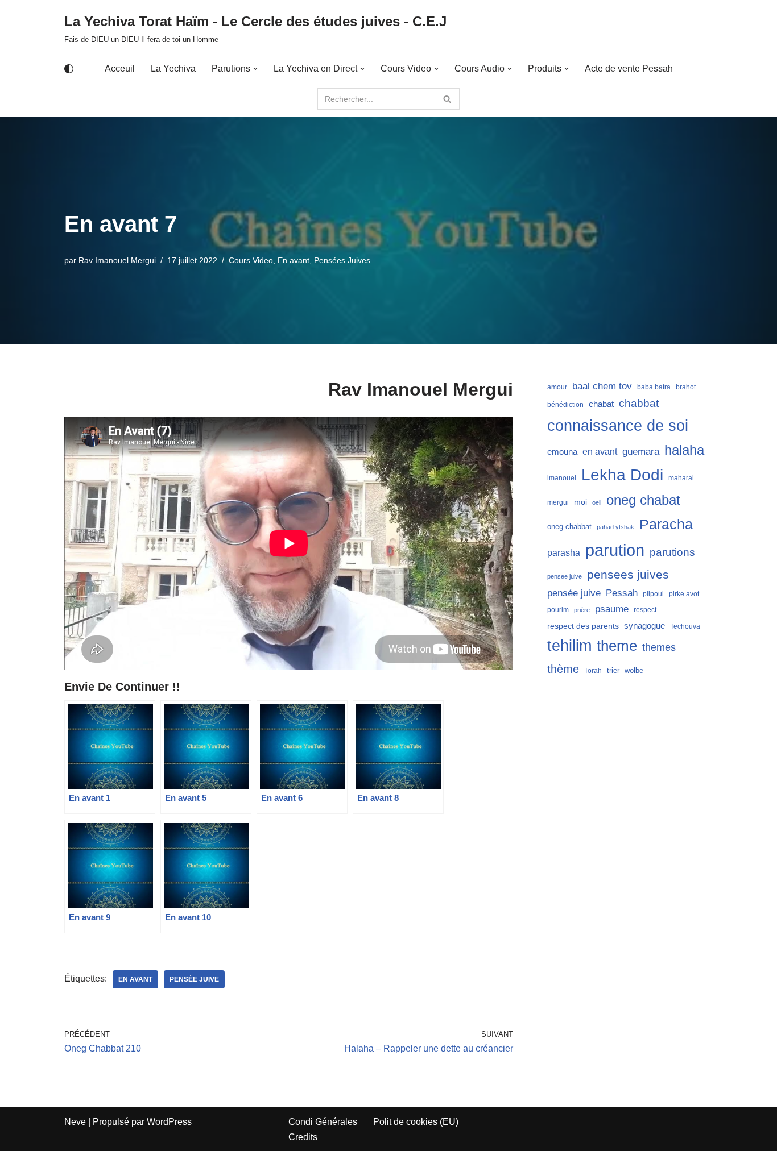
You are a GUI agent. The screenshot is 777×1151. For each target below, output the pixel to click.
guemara (640, 451)
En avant (293, 260)
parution (614, 550)
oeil (596, 502)
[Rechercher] (447, 99)
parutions (672, 552)
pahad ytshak (615, 526)
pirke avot (684, 594)
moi (580, 501)
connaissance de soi (617, 425)
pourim (558, 610)
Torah (593, 671)
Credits (302, 1137)
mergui (558, 502)
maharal (681, 478)
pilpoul (653, 594)
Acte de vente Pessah (629, 68)
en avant (135, 979)
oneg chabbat (569, 526)
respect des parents (583, 625)
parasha (563, 552)
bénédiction (565, 405)
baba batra (654, 387)
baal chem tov (602, 386)
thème (563, 669)
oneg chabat (643, 500)
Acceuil (120, 68)
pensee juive (564, 576)
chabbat (639, 403)
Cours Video (251, 260)
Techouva (685, 626)
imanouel (561, 478)
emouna (562, 451)
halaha (684, 450)
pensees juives (628, 574)
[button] (255, 69)
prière (582, 609)
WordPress (169, 1122)
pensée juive (194, 979)
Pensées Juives (342, 260)
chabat (601, 404)
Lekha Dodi (622, 475)
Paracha (666, 524)
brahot (686, 387)
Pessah (622, 593)
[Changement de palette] (68, 68)
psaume (612, 609)
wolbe (634, 670)
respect (645, 610)
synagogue (644, 625)
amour (557, 387)
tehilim (569, 645)
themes (659, 647)
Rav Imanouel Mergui (117, 260)
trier (613, 670)
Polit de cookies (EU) (415, 1122)
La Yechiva (173, 68)
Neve (75, 1122)
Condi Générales (322, 1122)
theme (617, 645)
